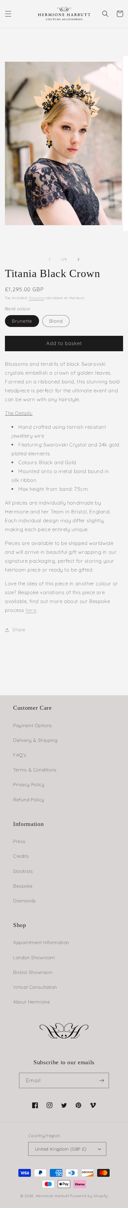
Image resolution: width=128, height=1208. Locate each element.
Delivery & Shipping (35, 740)
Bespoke (22, 886)
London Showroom (34, 957)
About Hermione (31, 1002)
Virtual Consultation (35, 987)
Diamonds (24, 901)
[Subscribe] (101, 1080)
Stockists (23, 871)
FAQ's (20, 755)
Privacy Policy (28, 784)
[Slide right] (78, 259)
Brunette (22, 321)
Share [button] (19, 630)
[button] (8, 14)
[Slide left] (49, 259)
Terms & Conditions (35, 770)
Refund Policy (28, 800)
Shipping (36, 298)
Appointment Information (41, 942)
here (31, 610)
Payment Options (32, 725)
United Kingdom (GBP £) (61, 1149)
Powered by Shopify (89, 1196)
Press (19, 841)
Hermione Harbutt (53, 1196)
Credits (21, 856)
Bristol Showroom (33, 972)
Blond (56, 321)
